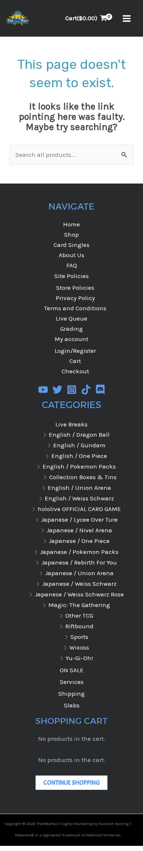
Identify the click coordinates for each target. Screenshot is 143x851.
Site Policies (71, 276)
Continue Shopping (71, 783)
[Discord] (100, 390)
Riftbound (79, 626)
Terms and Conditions (75, 308)
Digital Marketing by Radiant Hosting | (96, 823)
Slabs (72, 705)
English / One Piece (79, 455)
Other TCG (79, 615)
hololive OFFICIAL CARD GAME (79, 509)
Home (71, 224)
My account (71, 339)
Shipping (71, 693)
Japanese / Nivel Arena (79, 530)
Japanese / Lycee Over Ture (79, 519)
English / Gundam (79, 445)
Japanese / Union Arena (79, 573)
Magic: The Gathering (79, 604)
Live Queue (71, 318)
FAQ (71, 265)
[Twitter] (57, 390)
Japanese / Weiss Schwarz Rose (79, 594)
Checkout (75, 371)
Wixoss (79, 647)
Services (72, 681)
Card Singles (71, 244)
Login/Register (75, 350)
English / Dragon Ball (79, 434)
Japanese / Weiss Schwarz (79, 583)
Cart (75, 361)
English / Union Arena (79, 487)
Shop (71, 234)
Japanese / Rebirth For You (79, 562)
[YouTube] (43, 390)
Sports (79, 636)
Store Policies (75, 287)
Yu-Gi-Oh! (79, 658)
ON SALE (72, 670)
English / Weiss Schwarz (79, 498)
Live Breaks (71, 424)
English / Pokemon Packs (79, 466)
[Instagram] (72, 390)
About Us (71, 255)
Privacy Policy (75, 297)
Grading (71, 328)
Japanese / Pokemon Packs (79, 551)
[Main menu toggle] (127, 18)
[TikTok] (86, 390)
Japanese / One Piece (79, 540)
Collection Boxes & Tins (83, 477)
